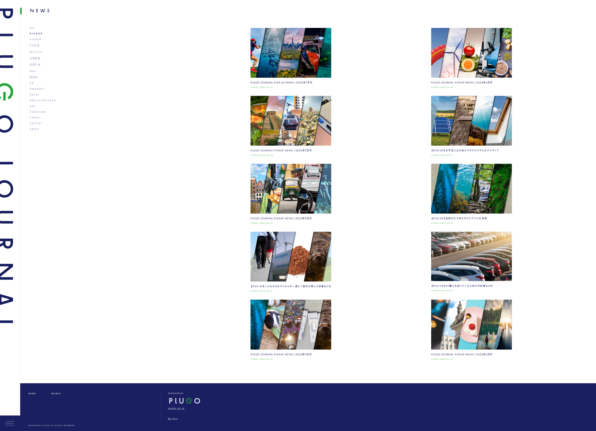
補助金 (33, 77)
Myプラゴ (36, 52)
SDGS (34, 129)
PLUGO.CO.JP (176, 409)
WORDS (56, 394)
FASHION (37, 112)
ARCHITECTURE (42, 100)
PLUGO (35, 39)
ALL (32, 28)
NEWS (32, 394)
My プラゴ (173, 419)
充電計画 (34, 64)
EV (31, 83)
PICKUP (36, 33)
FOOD (34, 117)
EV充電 (34, 45)
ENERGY (36, 89)
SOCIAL (36, 123)
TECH (34, 95)
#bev (32, 71)
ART (32, 106)
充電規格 (34, 58)
